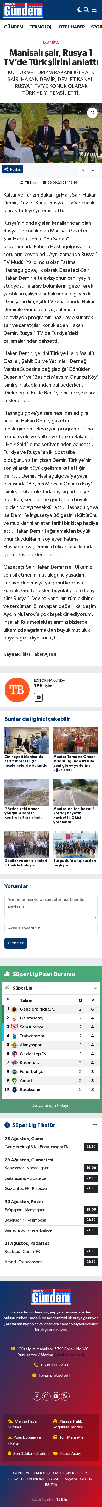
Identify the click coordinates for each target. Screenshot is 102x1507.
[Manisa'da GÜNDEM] (23, 10)
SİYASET (54, 1479)
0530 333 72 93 (54, 1365)
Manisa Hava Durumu (22, 1424)
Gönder (16, 943)
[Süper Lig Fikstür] (95, 1125)
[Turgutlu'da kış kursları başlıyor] (75, 844)
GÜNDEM (13, 27)
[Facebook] (37, 1396)
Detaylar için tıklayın (51, 1105)
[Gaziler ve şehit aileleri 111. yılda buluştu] (26, 844)
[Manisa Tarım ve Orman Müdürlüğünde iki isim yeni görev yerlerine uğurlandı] (75, 740)
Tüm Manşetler (72, 1437)
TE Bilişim (32, 182)
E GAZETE (16, 1479)
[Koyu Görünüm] (79, 10)
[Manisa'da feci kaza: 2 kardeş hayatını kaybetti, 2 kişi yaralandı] (75, 792)
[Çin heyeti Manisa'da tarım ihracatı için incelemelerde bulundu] (26, 740)
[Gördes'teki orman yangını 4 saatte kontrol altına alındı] (26, 792)
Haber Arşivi (70, 1454)
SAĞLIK (86, 1479)
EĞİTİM (51, 1485)
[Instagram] (46, 1396)
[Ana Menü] (94, 10)
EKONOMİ (35, 1479)
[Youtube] (56, 1396)
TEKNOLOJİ (41, 27)
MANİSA (51, 43)
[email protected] (69, 1355)
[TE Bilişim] (17, 690)
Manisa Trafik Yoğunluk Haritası (68, 1424)
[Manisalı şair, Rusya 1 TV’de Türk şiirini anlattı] (51, 133)
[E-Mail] (38, 697)
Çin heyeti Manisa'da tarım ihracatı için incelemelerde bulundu (25, 761)
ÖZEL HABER (72, 27)
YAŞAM (70, 1479)
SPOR (82, 1473)
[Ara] (86, 10)
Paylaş (15, 169)
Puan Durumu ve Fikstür (24, 1440)
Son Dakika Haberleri (31, 1454)
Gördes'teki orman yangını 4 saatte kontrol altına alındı (23, 813)
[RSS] (65, 1396)
